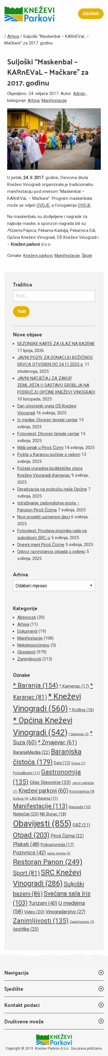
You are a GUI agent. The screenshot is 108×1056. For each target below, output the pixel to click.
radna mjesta (58, 853)
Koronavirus (81, 791)
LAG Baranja (44, 798)
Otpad (31, 835)
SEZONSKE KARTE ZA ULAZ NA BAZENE (56, 343)
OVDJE (43, 205)
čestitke (26, 929)
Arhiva (33, 100)
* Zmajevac (57, 742)
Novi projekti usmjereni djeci (43, 516)
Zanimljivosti (29, 659)
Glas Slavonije (50, 782)
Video (34, 912)
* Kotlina (81, 709)
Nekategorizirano (33, 645)
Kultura (21, 798)
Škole (87, 255)
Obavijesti (26, 652)
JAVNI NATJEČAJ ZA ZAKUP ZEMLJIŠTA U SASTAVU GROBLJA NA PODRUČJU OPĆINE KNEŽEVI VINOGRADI (56, 385)
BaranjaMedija (31, 752)
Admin (79, 93)
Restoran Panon (47, 862)
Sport (26, 872)
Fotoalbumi (26, 773)
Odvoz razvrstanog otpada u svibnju (51, 551)
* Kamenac (74, 686)
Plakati (26, 844)
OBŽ (81, 825)
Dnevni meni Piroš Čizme (40, 544)
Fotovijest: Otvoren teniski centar (48, 433)
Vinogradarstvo (65, 912)
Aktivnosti (26, 617)
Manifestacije (54, 100)
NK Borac (53, 814)
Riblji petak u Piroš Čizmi (40, 447)
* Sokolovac (79, 734)
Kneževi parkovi (37, 255)
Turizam (43, 903)
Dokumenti (27, 631)
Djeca (78, 763)
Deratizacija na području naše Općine (52, 489)
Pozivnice (29, 853)
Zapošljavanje (82, 922)
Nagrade (80, 807)
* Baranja (35, 685)
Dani (62, 763)
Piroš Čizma (67, 836)
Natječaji (26, 814)
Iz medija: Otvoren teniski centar (47, 419)
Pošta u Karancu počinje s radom (48, 454)
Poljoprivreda (57, 844)
